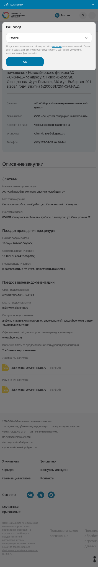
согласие (57, 46)
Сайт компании (13, 4)
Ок (25, 61)
